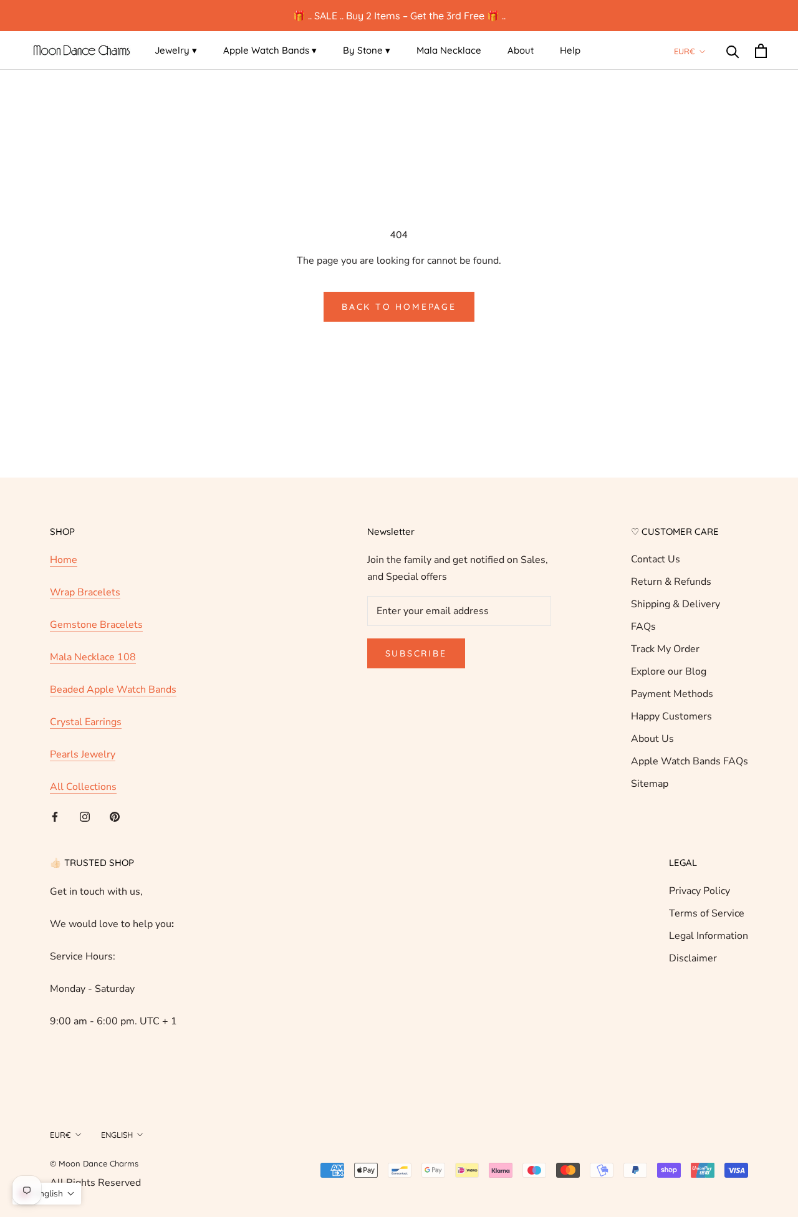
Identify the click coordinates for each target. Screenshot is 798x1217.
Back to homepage (399, 306)
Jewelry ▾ (176, 50)
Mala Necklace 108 (93, 657)
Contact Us (655, 559)
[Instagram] (85, 816)
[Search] (732, 50)
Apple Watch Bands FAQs (689, 761)
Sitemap (649, 784)
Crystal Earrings (86, 722)
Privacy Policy (699, 891)
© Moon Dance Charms (94, 1163)
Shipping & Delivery (675, 604)
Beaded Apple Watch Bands (113, 689)
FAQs (643, 626)
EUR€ (684, 51)
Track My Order (665, 649)
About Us (652, 739)
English (117, 1135)
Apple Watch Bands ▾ (270, 50)
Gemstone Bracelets (96, 625)
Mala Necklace (448, 50)
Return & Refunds (671, 582)
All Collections (83, 787)
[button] (46, 1194)
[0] (761, 51)
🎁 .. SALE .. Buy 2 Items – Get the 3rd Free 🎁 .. (399, 15)
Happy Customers (671, 716)
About (520, 50)
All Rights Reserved (95, 1183)
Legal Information (708, 936)
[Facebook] (55, 816)
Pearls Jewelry (82, 754)
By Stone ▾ (366, 50)
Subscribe (416, 653)
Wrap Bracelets (85, 592)
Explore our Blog (668, 671)
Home (63, 560)
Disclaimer (693, 958)
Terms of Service (706, 913)
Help (570, 50)
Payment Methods (672, 694)
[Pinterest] (115, 816)
